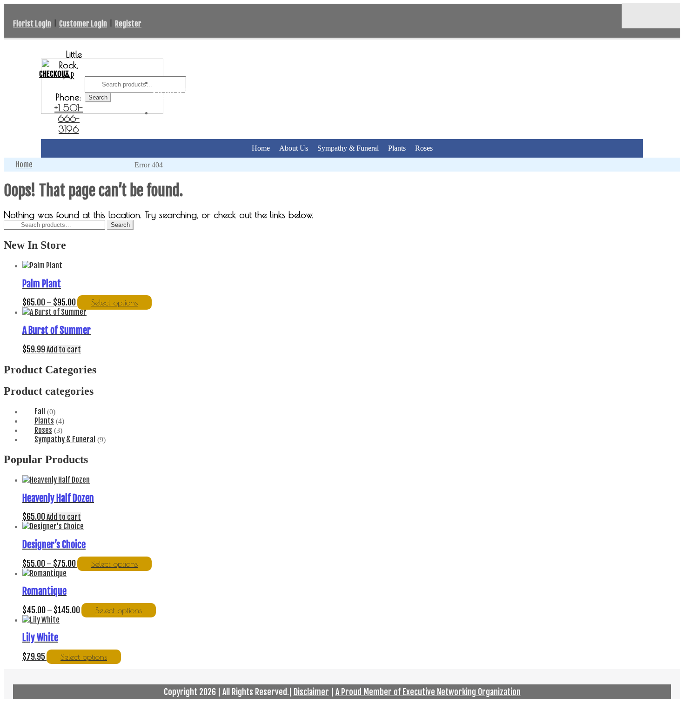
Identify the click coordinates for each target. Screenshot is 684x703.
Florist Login (32, 23)
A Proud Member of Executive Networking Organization (428, 692)
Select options (114, 302)
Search (97, 97)
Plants (397, 148)
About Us (293, 148)
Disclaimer (311, 692)
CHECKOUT (54, 74)
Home (261, 148)
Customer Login (83, 23)
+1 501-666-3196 (68, 118)
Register (128, 23)
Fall (39, 411)
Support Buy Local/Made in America (148, 46)
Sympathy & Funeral (348, 148)
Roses (424, 148)
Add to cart (64, 349)
